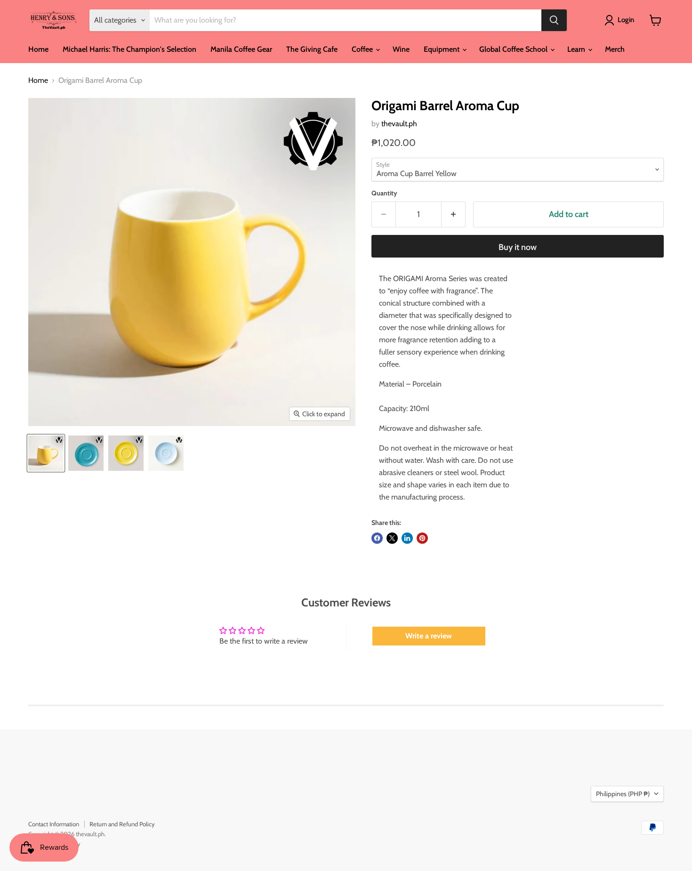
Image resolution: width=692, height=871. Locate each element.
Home (38, 49)
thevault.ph (399, 123)
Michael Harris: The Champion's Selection (129, 49)
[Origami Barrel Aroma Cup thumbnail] (45, 453)
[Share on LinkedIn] (407, 538)
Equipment (442, 49)
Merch (615, 49)
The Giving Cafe (312, 49)
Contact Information (53, 824)
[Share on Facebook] (377, 538)
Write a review (428, 635)
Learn (577, 49)
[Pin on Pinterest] (422, 538)
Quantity (384, 193)
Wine (401, 49)
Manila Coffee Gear (241, 49)
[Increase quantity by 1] (454, 214)
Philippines (623, 794)
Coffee (363, 49)
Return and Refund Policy (122, 824)
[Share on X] (392, 538)
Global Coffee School (514, 49)
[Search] (554, 20)
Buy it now (518, 247)
